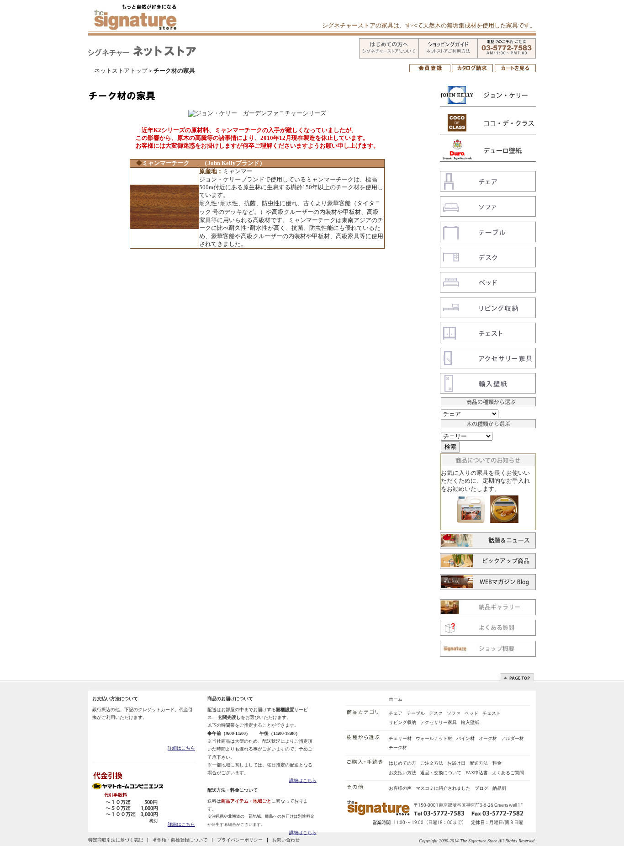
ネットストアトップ (121, 71)
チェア (395, 713)
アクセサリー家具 (438, 722)
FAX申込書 (476, 772)
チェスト (491, 713)
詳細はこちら (181, 747)
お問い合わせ (286, 839)
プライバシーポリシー (240, 839)
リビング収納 (402, 722)
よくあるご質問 (508, 772)
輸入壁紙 (470, 722)
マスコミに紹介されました (443, 788)
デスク (436, 713)
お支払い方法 (402, 772)
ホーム (395, 699)
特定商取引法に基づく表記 (115, 839)
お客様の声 (400, 788)
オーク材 (488, 738)
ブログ (481, 788)
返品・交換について (440, 772)
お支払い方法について (115, 698)
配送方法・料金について (232, 790)
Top (519, 677)
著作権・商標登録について (180, 839)
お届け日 (456, 763)
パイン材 (465, 738)
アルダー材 (512, 738)
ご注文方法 (431, 763)
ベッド (471, 713)
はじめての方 (402, 763)
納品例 (499, 788)
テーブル (416, 713)
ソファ (453, 713)
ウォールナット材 (434, 738)
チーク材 (398, 747)
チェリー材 (400, 738)
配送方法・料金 (486, 763)
